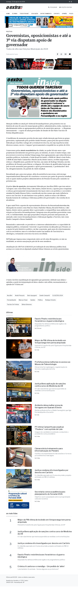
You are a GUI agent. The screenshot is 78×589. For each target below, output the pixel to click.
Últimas (14, 13)
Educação (34, 13)
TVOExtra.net (24, 13)
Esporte (57, 13)
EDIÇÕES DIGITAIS (66, 7)
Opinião (64, 13)
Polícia (71, 13)
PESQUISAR (53, 7)
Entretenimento (46, 13)
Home (8, 13)
